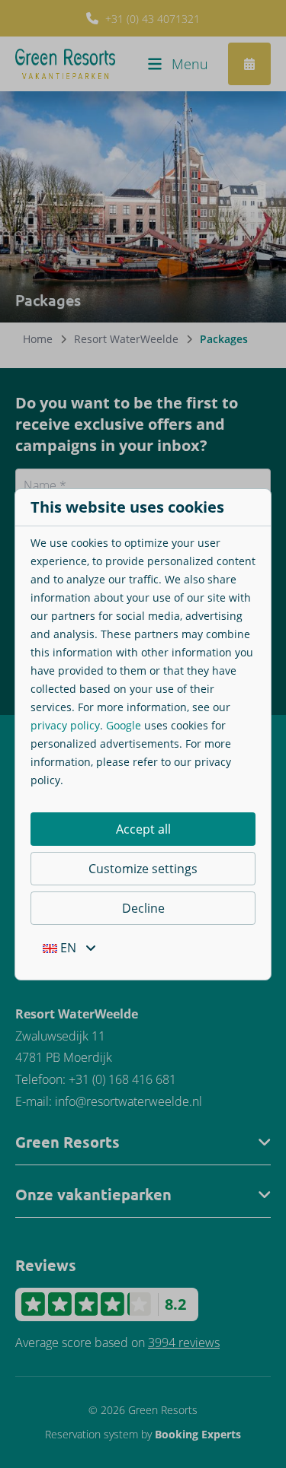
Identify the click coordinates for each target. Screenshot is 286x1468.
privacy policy (65, 725)
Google (123, 725)
